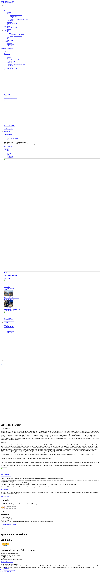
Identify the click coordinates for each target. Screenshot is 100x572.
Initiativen (9, 22)
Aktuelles (9, 43)
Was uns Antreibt (14, 16)
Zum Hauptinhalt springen (7, 1)
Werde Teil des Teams (12, 27)
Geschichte (9, 12)
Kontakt (9, 24)
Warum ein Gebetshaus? (16, 15)
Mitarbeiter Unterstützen (7, 562)
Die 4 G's (12, 17)
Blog (8, 31)
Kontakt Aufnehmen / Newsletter (9, 524)
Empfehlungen (10, 40)
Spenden (9, 29)
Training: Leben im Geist (16, 36)
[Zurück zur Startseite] (7, 2)
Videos (8, 37)
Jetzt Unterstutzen (5, 489)
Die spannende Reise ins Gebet (17, 34)
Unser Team (10, 20)
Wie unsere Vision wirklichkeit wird (19, 19)
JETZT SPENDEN (8, 146)
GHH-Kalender (11, 44)
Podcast (9, 33)
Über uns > (7, 54)
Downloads (10, 38)
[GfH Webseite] (8, 508)
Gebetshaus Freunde (12, 23)
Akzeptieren (3, 570)
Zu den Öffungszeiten (6, 496)
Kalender (6, 41)
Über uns (6, 10)
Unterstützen (7, 26)
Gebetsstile (9, 45)
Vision (8, 13)
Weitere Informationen (5, 571)
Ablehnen (8, 570)
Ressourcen (6, 30)
